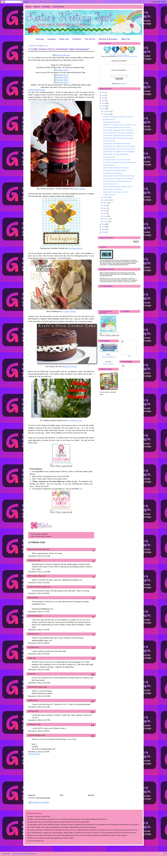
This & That (90, 39)
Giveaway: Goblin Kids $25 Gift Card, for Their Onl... (118, 116)
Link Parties (58, 7)
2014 (103, 103)
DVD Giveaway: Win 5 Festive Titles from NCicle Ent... (119, 133)
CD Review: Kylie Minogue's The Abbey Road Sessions (119, 162)
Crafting (40, 39)
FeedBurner (123, 83)
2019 (103, 92)
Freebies (46, 7)
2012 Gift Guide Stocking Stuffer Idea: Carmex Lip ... (118, 135)
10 (92, 674)
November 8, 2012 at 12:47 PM (39, 720)
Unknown (31, 634)
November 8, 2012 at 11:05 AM (39, 683)
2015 (103, 100)
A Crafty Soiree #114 (109, 194)
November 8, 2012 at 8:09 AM (38, 643)
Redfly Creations (80, 189)
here (80, 489)
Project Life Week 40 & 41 (110, 184)
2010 (103, 227)
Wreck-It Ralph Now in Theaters (112, 189)
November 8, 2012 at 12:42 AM (39, 572)
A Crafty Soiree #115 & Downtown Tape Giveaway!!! (58, 49)
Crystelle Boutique (34, 735)
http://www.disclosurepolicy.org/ (53, 840)
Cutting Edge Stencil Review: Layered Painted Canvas (119, 149)
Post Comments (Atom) (43, 797)
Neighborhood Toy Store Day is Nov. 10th (115, 192)
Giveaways (48, 536)
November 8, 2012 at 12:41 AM (39, 556)
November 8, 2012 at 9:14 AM (38, 670)
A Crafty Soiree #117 (109, 141)
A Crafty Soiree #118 (109, 119)
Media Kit (126, 39)
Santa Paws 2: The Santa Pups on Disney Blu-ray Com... (120, 125)
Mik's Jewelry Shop (35, 576)
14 (92, 725)
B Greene (31, 647)
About (36, 7)
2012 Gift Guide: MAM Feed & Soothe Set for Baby (118, 138)
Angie (30, 658)
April (104, 213)
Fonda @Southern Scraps (37, 587)
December (106, 111)
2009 (103, 229)
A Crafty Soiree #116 (109, 157)
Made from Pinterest (69, 366)
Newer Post (31, 795)
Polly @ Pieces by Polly (36, 549)
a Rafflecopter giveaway (36, 90)
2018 (103, 95)
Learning (52, 39)
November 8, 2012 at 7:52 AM (38, 630)
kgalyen (31, 700)
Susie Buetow (33, 616)
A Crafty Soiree (39, 536)
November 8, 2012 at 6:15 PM (38, 752)
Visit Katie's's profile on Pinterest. (119, 55)
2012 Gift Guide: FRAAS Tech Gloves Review (116, 127)
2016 (103, 98)
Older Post (91, 795)
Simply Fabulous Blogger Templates (24, 853)
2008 (103, 232)
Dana (30, 674)
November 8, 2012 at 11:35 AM (39, 707)
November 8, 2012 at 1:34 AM (38, 583)
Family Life (64, 39)
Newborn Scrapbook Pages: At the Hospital (116, 167)
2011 (103, 224)
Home (28, 7)
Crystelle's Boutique (69, 311)
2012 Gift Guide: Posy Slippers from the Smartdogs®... (119, 151)
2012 (103, 108)
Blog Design (6, 853)
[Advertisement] (46, 776)
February (106, 219)
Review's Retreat (108, 364)
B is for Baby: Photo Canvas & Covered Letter (116, 159)
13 (92, 712)
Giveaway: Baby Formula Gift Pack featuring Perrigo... (119, 176)
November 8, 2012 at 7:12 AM (38, 612)
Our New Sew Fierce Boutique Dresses (115, 170)
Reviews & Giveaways (108, 39)
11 (92, 688)
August (105, 202)
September (106, 200)
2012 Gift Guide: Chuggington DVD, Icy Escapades (118, 130)
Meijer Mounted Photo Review (112, 122)
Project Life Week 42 (109, 165)
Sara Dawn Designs (75, 248)
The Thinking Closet (75, 420)
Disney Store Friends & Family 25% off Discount (117, 181)
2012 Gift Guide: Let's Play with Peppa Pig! (115, 154)
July (104, 205)
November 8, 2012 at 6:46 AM (38, 593)
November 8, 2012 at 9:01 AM (38, 654)
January (106, 221)
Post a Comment (34, 754)
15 (92, 736)
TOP (164, 853)
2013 (103, 106)
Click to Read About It (108, 357)
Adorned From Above (35, 687)
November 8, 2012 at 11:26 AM (39, 696)
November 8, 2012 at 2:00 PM (38, 731)
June (105, 208)
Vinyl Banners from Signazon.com (113, 173)
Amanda (31, 597)
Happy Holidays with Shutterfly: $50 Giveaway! (117, 143)
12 (92, 701)
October (106, 197)
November (106, 114)
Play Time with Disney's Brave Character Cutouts (117, 186)
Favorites (77, 39)
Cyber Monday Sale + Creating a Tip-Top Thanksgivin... (119, 146)
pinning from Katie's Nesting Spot (127, 56)
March (105, 216)
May (104, 211)
